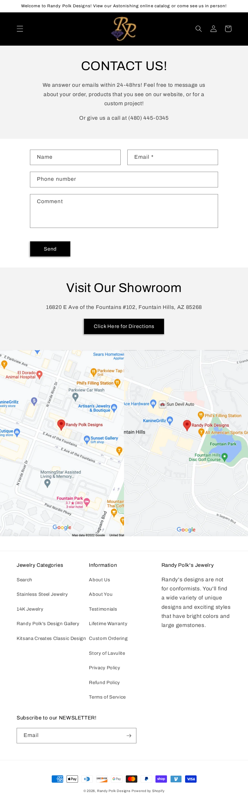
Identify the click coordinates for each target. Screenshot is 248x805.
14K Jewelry (30, 609)
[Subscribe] (129, 736)
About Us (99, 579)
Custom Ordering (108, 638)
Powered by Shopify (148, 791)
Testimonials (103, 609)
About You (101, 594)
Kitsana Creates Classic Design (51, 638)
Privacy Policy (104, 667)
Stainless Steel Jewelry (42, 594)
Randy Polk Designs (114, 791)
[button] (20, 28)
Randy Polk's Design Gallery (48, 623)
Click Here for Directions (124, 326)
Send (50, 249)
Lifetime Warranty (108, 623)
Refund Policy (104, 682)
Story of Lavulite (107, 653)
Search (24, 579)
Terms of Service (107, 697)
